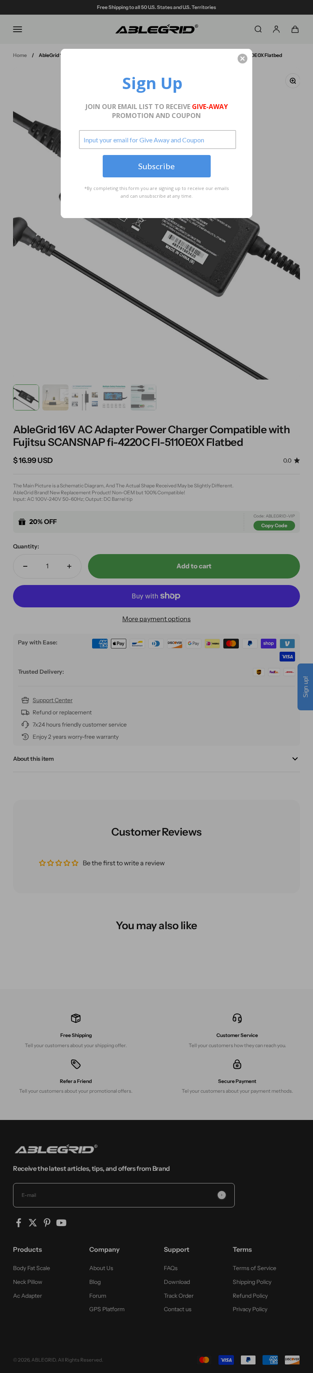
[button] (242, 58)
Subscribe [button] (156, 166)
